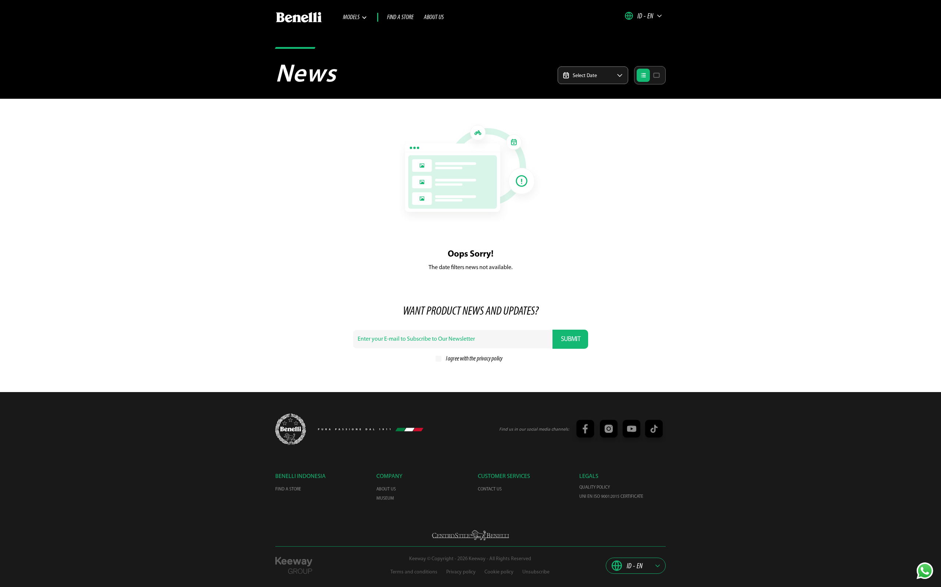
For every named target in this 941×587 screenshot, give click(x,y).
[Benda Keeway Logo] (290, 429)
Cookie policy (499, 572)
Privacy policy (461, 572)
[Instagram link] (607, 429)
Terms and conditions (413, 572)
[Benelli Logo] (309, 17)
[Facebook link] (585, 429)
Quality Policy (594, 487)
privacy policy (489, 359)
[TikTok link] (653, 429)
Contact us (490, 489)
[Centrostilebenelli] (470, 535)
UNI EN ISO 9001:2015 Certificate (611, 496)
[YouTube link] (630, 429)
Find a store (400, 17)
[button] (643, 16)
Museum (385, 498)
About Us (434, 17)
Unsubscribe (536, 572)
